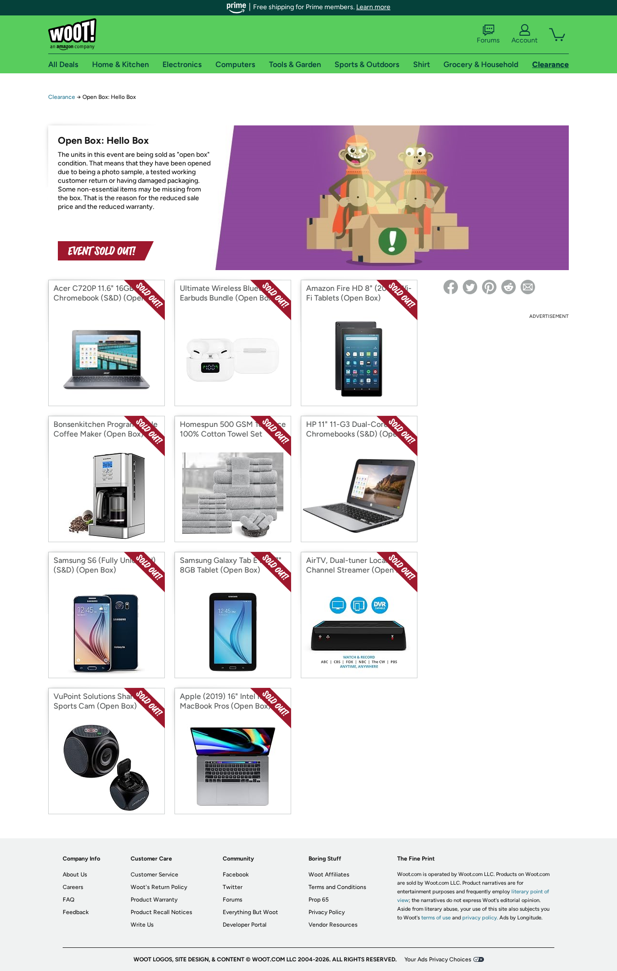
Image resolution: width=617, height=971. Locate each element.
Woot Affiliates (328, 874)
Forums (488, 40)
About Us (75, 874)
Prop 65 (318, 899)
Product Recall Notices (161, 912)
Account (524, 40)
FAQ (68, 899)
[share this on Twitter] (470, 287)
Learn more (373, 7)
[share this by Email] (528, 287)
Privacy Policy (326, 912)
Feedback (76, 912)
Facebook (236, 874)
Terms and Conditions (337, 887)
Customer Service (154, 874)
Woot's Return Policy (159, 887)
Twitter (232, 887)
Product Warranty (154, 899)
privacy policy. (480, 918)
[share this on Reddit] (508, 287)
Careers (73, 887)
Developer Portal (245, 924)
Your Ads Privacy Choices (437, 959)
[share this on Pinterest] (489, 287)
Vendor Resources (333, 924)
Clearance (61, 97)
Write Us (142, 924)
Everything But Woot (250, 912)
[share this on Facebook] (450, 287)
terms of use (436, 918)
